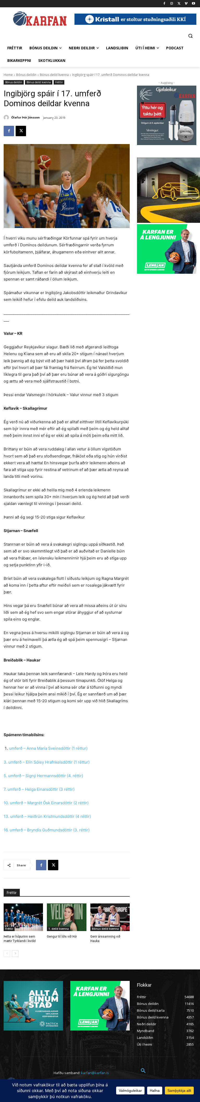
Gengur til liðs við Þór (62, 936)
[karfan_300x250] (33, 1005)
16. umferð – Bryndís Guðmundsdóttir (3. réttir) (47, 829)
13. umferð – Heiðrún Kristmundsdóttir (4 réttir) (47, 816)
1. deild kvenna (58, 929)
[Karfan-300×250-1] (166, 249)
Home (8, 75)
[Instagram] (172, 4)
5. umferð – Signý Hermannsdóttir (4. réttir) (43, 775)
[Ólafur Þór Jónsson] (7, 117)
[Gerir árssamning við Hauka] (110, 917)
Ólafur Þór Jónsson (25, 117)
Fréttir (59, 82)
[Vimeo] (186, 4)
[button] (190, 35)
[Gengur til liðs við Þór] (66, 917)
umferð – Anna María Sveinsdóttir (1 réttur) (48, 748)
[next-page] (15, 953)
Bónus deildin (26, 75)
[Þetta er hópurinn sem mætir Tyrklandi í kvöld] (23, 917)
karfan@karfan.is (95, 1072)
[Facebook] (164, 4)
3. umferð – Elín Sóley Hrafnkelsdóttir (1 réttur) (47, 762)
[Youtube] (193, 4)
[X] (179, 4)
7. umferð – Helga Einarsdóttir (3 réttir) (39, 789)
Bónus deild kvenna (54, 75)
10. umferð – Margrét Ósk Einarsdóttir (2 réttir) (46, 802)
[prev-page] (7, 953)
